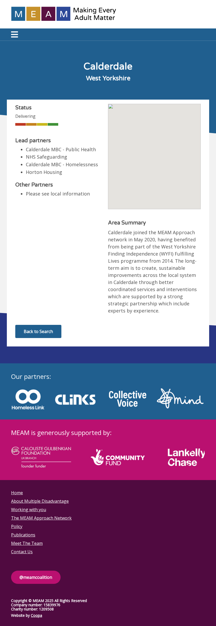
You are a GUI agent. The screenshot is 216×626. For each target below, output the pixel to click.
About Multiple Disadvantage (40, 501)
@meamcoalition (35, 577)
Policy (16, 526)
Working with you (28, 509)
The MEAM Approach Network (41, 518)
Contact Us (22, 552)
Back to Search (38, 331)
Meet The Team (27, 543)
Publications (23, 535)
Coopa (36, 615)
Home (17, 493)
